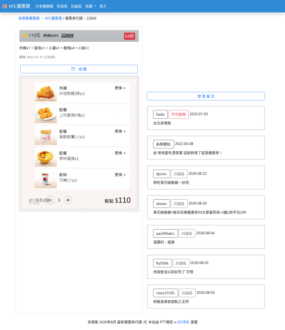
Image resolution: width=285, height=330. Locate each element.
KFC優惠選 (19, 6)
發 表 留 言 (205, 96)
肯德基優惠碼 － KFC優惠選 (40, 18)
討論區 (76, 6)
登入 (103, 6)
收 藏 (81, 69)
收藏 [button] (89, 6)
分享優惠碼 (44, 6)
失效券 (62, 6)
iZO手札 (183, 322)
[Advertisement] (208, 59)
